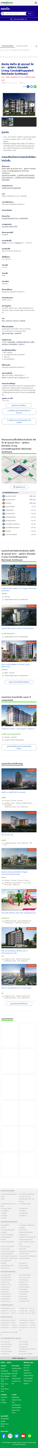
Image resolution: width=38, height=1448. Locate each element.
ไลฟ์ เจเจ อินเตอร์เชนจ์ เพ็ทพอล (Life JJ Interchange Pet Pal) (14, 952)
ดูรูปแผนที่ (18, 333)
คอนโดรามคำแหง (25, 1287)
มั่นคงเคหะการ (24, 1235)
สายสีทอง (5, 1216)
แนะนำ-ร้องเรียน (28, 1378)
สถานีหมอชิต (24, 961)
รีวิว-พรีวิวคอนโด (7, 1351)
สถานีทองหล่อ (24, 807)
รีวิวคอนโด (23, 1351)
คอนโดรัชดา (23, 1294)
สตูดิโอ (4, 243)
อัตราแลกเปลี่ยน (16, 1408)
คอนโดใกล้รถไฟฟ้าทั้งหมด (9, 1194)
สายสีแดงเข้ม (24, 1208)
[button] (32, 105)
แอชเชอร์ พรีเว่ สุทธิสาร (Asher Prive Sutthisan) (17, 628)
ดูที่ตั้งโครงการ (20, 487)
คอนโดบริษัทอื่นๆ (25, 1268)
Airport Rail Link (25, 1197)
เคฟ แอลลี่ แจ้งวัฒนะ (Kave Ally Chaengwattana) (18, 913)
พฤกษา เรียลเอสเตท (8, 1235)
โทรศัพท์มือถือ (5, 1419)
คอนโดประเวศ (6, 1301)
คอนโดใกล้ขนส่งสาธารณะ (10, 218)
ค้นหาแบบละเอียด (19, 19)
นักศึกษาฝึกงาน (28, 1381)
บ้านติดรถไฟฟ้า (16, 1379)
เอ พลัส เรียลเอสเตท (8, 633)
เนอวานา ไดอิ (6, 1249)
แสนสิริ (3, 798)
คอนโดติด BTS (6, 1277)
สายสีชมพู (23, 1211)
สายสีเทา (4, 1218)
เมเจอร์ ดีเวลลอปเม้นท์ (8, 1251)
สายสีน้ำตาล (23, 1216)
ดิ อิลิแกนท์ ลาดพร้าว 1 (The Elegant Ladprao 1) (18, 729)
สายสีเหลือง (5, 1211)
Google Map (9, 333)
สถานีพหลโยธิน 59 (26, 921)
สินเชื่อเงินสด (15, 1397)
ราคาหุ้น (3, 1400)
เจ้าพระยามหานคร (25, 1246)
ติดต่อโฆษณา (27, 1373)
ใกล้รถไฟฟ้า (11, 342)
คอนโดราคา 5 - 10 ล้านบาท (10, 1327)
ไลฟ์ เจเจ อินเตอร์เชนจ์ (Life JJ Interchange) (16, 988)
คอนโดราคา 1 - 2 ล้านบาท (27, 1323)
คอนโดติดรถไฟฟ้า (22, 46)
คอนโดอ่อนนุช (24, 1285)
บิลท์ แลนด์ (23, 1230)
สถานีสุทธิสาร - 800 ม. (16, 344)
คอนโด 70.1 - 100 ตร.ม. (9, 1311)
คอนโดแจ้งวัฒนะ (7, 1280)
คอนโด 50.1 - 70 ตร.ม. (27, 1308)
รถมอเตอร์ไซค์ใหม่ (6, 1374)
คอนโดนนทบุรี (24, 1280)
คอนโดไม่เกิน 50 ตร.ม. (8, 1308)
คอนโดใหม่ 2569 (25, 1301)
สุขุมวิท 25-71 (24, 1282)
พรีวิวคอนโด (5, 1354)
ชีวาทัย (4, 1228)
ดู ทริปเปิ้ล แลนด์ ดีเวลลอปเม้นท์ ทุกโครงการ (19, 412)
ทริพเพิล (4, 594)
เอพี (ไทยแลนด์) (24, 1254)
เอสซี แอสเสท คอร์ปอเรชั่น (9, 1256)
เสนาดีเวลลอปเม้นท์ (7, 1254)
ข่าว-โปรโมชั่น (24, 1342)
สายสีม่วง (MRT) (7, 1208)
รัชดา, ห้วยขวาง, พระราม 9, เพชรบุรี (13, 321)
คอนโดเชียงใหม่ (24, 1292)
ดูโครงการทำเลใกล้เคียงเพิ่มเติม (19, 682)
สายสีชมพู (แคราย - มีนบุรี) (11, 923)
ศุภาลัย (4, 1239)
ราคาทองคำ (4, 1397)
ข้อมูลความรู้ (23, 1347)
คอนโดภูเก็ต (5, 1292)
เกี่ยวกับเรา (27, 1370)
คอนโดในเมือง (23, 218)
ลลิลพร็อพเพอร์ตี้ (7, 1237)
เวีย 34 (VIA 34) (7, 835)
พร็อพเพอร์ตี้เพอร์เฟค (26, 1232)
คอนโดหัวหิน (23, 1289)
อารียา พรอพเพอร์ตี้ (8, 1246)
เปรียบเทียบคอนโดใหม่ (26, 1354)
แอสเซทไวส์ (5, 918)
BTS (3, 1197)
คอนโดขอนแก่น (6, 1294)
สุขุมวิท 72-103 (6, 1285)
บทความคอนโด (24, 1344)
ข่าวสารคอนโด (6, 1342)
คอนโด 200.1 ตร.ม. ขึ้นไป (27, 1313)
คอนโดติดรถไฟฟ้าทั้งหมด (27, 1194)
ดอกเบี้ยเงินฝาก (16, 1405)
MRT (3, 1199)
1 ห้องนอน (17, 243)
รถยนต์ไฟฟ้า (4, 1371)
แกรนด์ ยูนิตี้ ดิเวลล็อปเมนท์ (28, 1256)
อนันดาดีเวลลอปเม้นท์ (26, 1239)
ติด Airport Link (25, 1277)
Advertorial (5, 1349)
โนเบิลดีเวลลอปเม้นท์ (8, 1265)
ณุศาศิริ (22, 1228)
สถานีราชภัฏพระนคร (24, 923)
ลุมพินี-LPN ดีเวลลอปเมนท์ (27, 1237)
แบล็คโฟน (4, 670)
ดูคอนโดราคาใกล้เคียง (9, 175)
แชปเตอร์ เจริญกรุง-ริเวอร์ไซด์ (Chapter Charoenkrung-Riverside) (14, 873)
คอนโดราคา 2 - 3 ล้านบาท (9, 1325)
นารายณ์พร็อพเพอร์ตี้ (8, 1230)
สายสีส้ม (4, 1213)
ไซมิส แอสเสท (24, 1265)
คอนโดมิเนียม (24, 1299)
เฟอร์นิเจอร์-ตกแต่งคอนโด (27, 1349)
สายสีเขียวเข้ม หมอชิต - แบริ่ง (12, 807)
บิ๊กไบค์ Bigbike (5, 1376)
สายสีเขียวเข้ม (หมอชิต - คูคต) (12, 921)
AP (2, 956)
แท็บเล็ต (3, 1421)
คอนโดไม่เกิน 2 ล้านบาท (27, 1320)
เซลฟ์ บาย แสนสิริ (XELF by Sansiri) (13, 792)
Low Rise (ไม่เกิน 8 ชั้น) (9, 226)
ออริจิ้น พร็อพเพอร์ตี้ (8, 1242)
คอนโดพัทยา (5, 1289)
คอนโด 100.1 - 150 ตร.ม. (27, 1311)
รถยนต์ (3, 1368)
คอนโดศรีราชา (6, 1299)
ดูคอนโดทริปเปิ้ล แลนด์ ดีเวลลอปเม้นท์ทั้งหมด (19, 747)
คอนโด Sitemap (17, 1358)
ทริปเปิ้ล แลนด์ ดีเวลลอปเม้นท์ (11, 188)
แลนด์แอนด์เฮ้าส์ (24, 1258)
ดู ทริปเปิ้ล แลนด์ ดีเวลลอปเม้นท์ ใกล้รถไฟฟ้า (19, 421)
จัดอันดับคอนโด (6, 1347)
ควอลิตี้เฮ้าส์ (5, 1225)
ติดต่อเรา (26, 1384)
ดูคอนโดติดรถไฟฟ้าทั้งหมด (19, 1004)
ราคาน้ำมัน (3, 1403)
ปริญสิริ (4, 1232)
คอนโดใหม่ (15, 1371)
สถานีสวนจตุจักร (25, 959)
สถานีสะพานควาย (25, 998)
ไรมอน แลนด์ (6, 1268)
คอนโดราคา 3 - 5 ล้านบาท (28, 1325)
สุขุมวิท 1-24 (5, 1282)
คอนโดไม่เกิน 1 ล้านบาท (8, 1320)
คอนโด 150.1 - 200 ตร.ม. (9, 1313)
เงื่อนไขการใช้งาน (28, 1376)
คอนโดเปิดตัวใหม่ (7, 1344)
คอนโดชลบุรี (23, 1296)
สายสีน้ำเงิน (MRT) (25, 1204)
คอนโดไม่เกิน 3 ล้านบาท (9, 1323)
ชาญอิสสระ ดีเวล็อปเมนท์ (27, 1225)
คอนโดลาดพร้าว (6, 1296)
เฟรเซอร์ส (23, 1249)
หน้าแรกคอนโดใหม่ (7, 46)
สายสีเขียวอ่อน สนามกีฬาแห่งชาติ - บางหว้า (15, 883)
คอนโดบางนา (6, 1287)
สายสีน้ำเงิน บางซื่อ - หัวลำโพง (12, 803)
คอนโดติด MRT (6, 1275)
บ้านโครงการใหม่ (16, 1368)
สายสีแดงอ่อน (24, 1213)
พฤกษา (3, 877)
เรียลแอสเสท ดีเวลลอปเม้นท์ (28, 1251)
